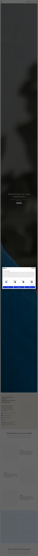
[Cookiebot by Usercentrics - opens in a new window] (32, 268)
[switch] (15, 282)
